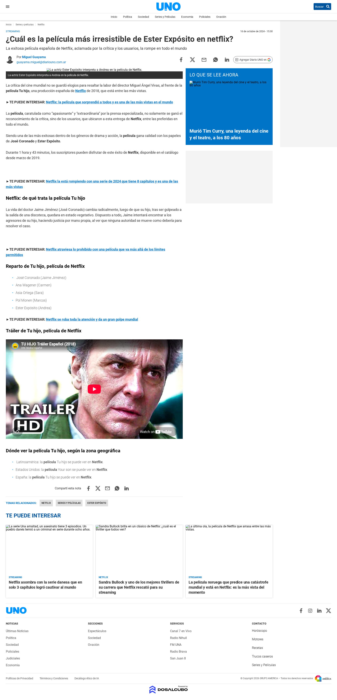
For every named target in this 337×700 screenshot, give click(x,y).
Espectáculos (97, 631)
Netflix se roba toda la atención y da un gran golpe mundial (92, 319)
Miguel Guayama (34, 57)
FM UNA (175, 645)
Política (127, 16)
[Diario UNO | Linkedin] (319, 610)
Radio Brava (178, 651)
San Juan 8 (178, 658)
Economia (187, 16)
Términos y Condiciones (54, 678)
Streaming (15, 577)
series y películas (69, 503)
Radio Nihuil (178, 638)
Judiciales (13, 658)
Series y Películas (165, 16)
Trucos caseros (262, 656)
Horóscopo (259, 631)
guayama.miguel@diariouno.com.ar (41, 62)
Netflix (80, 91)
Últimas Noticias (17, 631)
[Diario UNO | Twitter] (328, 610)
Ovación (221, 16)
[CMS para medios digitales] (168, 690)
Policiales (204, 16)
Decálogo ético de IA (86, 678)
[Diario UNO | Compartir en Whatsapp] (215, 59)
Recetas (257, 648)
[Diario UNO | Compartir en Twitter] (192, 59)
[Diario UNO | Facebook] (301, 610)
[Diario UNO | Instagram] (310, 610)
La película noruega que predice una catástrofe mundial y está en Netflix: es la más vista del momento (228, 587)
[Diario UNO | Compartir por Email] (204, 59)
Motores (257, 639)
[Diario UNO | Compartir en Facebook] (181, 59)
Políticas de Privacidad (20, 678)
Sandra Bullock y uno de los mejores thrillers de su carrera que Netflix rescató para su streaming (139, 587)
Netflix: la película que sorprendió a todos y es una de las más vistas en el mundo (109, 102)
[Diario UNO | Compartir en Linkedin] (227, 59)
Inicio (114, 16)
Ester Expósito (96, 503)
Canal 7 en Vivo (181, 631)
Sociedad (143, 16)
